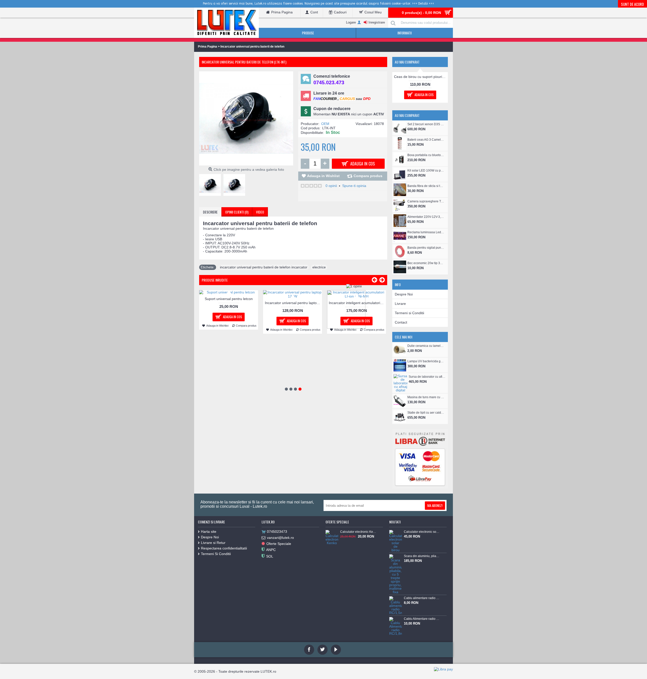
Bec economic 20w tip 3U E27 (425, 319)
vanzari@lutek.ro (280, 593)
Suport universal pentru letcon (229, 299)
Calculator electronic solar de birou (422, 587)
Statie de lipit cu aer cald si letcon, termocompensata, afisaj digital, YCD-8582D (425, 468)
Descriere (210, 212)
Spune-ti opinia (354, 186)
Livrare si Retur (213, 598)
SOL (269, 612)
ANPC (271, 605)
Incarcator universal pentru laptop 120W (293, 303)
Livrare (400, 359)
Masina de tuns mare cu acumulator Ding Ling (425, 453)
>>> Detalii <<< (423, 3)
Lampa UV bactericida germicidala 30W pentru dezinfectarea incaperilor (425, 417)
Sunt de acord (632, 4)
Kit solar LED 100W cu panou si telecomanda (425, 226)
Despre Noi (404, 350)
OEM (325, 124)
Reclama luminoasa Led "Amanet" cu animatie (425, 288)
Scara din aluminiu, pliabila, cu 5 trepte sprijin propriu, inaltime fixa (422, 611)
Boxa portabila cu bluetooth (425, 211)
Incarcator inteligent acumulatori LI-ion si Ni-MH (357, 303)
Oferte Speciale (278, 599)
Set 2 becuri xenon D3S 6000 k (425, 180)
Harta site (208, 587)
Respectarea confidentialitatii (224, 604)
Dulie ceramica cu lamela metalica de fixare (425, 401)
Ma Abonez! (435, 561)
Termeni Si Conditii (216, 609)
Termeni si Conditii (409, 369)
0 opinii (331, 186)
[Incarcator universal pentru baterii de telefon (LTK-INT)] (211, 184)
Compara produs (368, 176)
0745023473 (277, 587)
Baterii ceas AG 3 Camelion (425, 195)
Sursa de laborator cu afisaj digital (427, 432)
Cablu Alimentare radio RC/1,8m (422, 674)
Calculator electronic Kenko (358, 587)
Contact (401, 378)
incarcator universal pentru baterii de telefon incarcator (263, 267)
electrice (319, 267)
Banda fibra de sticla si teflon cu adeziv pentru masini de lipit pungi (425, 241)
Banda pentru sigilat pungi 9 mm (425, 303)
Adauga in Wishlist (323, 176)
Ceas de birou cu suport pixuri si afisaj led (421, 132)
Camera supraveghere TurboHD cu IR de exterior (425, 257)
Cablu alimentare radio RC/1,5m (422, 653)
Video (260, 212)
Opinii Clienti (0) (236, 212)
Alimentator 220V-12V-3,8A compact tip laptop (425, 272)
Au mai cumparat (407, 62)
